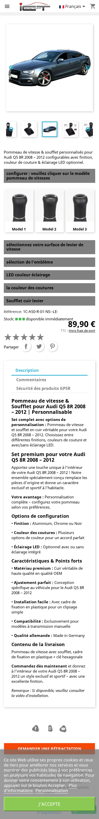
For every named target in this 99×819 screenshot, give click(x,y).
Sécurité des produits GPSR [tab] (43, 388)
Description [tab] (27, 370)
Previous (11, 67)
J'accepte (49, 804)
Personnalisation (52, 790)
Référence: (13, 311)
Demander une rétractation (49, 748)
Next (87, 67)
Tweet (39, 346)
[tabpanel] (49, 129)
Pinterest (52, 346)
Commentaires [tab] (31, 380)
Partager (26, 346)
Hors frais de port (82, 330)
